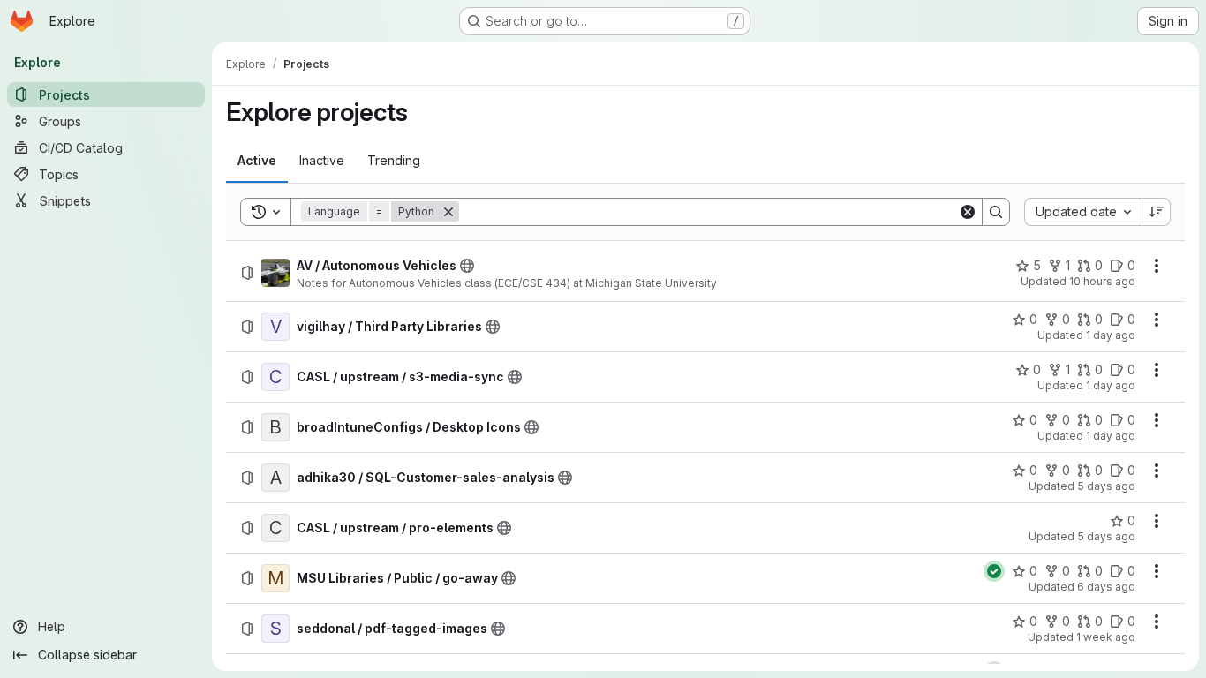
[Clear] (967, 211)
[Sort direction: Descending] (1156, 212)
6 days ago (1106, 586)
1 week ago (1105, 637)
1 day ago (1110, 335)
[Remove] (448, 211)
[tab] (257, 161)
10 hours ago (1102, 281)
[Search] (996, 212)
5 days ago (1106, 486)
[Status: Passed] (994, 571)
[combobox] (1083, 212)
